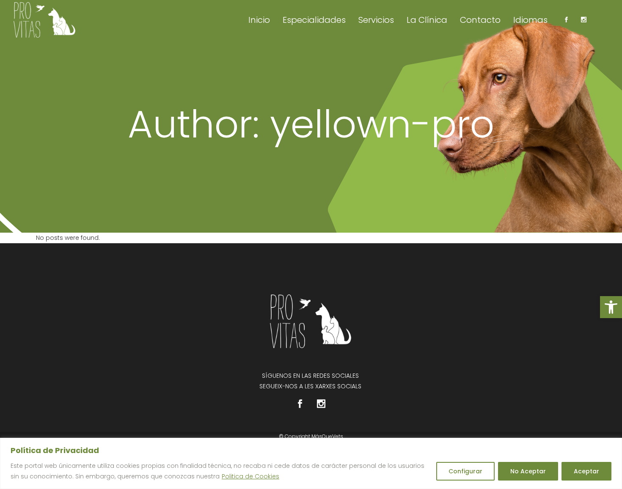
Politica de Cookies (250, 476)
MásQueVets (327, 436)
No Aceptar (528, 471)
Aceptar (586, 471)
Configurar (465, 471)
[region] (311, 463)
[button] (611, 307)
